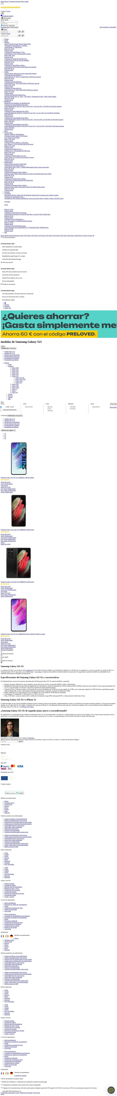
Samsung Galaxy (9, 803)
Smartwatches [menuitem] (8, 162)
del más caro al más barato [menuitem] (12, 355)
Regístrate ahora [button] (5, 27)
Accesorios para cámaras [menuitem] (46, 195)
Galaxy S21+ (19, 381)
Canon (6, 869)
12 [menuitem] (5, 433)
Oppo (6, 811)
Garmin (6, 871)
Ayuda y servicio (9, 897)
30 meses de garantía (10, 892)
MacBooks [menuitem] (7, 101)
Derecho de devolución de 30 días (14, 893)
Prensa (6, 906)
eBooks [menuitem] (34, 73)
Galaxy (86, 235)
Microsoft (7, 861)
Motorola (7, 813)
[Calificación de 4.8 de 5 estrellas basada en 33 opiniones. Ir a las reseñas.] (5, 584)
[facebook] (3, 756)
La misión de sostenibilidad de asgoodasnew (17, 916)
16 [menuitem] (5, 435)
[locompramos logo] (1, 789)
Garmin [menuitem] (21, 164)
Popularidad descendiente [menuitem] (11, 358)
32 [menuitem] (5, 438)
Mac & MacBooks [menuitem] (26, 195)
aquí (19, 259)
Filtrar (2, 346)
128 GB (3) (73, 406)
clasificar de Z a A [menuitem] (9, 351)
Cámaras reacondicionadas (12, 830)
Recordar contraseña (9, 25)
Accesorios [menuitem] (7, 193)
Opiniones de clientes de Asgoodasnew (15, 904)
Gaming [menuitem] (56, 195)
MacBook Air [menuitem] (17, 103)
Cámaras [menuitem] (6, 134)
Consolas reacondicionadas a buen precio (16, 832)
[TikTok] (10, 758)
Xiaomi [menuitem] (26, 44)
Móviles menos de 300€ (11, 847)
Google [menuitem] (16, 44)
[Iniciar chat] (2, 13)
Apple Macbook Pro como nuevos (14, 825)
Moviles (11, 235)
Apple (10, 364)
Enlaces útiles (25, 1)
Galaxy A (81, 235)
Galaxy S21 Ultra (20, 379)
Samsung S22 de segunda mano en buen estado (18, 822)
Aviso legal (7, 911)
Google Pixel (8, 804)
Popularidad (8, 348)
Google (10, 394)
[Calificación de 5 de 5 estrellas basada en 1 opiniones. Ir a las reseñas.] (5, 636)
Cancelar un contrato (20, 1075)
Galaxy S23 (45, 235)
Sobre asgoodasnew (10, 903)
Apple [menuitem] (6, 44)
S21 (32, 672)
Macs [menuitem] (5, 131)
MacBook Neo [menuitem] (8, 103)
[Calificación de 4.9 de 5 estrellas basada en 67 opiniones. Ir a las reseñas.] (5, 532)
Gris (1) (49, 408)
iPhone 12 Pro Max (28, 707)
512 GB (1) (73, 408)
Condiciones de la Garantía (12, 890)
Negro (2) (50, 406)
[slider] (2, 410)
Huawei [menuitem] (21, 44)
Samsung (17, 235)
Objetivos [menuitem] (12, 134)
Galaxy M (91, 235)
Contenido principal (14, 1)
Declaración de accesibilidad (12, 924)
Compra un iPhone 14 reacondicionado (15, 819)
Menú (2, 1)
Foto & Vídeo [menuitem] (8, 133)
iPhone (6, 801)
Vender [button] (8, 11)
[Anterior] (5, 303)
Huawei (10, 396)
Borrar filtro (113, 407)
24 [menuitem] (5, 437)
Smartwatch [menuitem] (35, 195)
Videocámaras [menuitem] (20, 134)
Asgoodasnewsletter (10, 895)
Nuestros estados (9, 883)
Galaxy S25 (30, 235)
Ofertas (6, 235)
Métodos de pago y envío (11, 888)
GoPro (6, 856)
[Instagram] (3, 758)
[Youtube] (6, 756)
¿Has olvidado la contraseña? (107, 27)
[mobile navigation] (2, 3)
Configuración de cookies (11, 926)
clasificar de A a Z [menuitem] (9, 353)
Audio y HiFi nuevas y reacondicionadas (16, 845)
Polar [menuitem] (24, 164)
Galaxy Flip (66, 235)
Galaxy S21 (15, 376)
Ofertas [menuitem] (6, 39)
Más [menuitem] (29, 44)
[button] (10, 9)
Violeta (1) (50, 410)
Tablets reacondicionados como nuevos (15, 820)
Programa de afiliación (10, 921)
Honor (6, 808)
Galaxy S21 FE (19, 377)
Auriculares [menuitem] (7, 195)
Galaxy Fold (74, 235)
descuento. (31, 738)
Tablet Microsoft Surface (11, 829)
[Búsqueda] (19, 32)
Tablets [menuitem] (6, 72)
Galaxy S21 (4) (28, 406)
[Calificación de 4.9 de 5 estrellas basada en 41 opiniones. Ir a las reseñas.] (5, 479)
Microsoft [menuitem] (17, 73)
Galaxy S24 (37, 235)
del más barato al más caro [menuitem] (12, 356)
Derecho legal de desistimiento (13, 887)
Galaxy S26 (23, 235)
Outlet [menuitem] (6, 40)
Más (5, 232)
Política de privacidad (10, 909)
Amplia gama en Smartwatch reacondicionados (18, 824)
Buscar (6, 1)
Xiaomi (10, 397)
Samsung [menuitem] (11, 44)
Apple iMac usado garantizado (13, 827)
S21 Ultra (38, 672)
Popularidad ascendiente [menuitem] (11, 360)
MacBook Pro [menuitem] (26, 103)
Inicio (2, 235)
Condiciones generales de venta (13, 908)
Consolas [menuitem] (7, 192)
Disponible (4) (96, 406)
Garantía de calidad (10, 885)
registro (21, 741)
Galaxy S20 (59, 235)
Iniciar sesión (14, 27)
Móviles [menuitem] (6, 42)
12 (8, 430)
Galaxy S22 (52, 235)
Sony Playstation (9, 864)
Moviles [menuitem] (13, 195)
